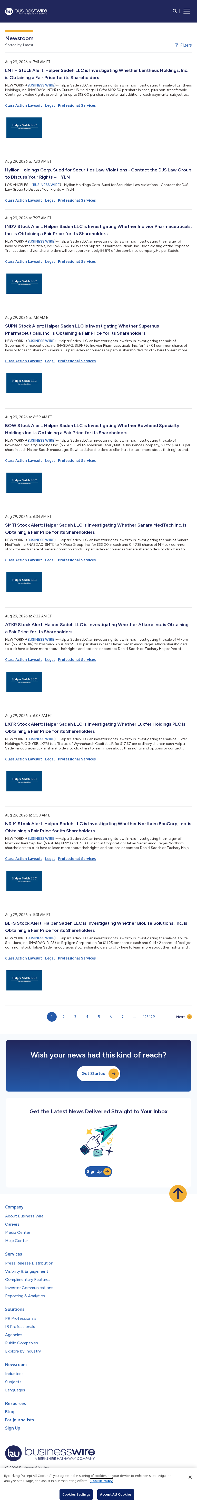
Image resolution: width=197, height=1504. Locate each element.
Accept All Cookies (115, 1494)
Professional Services (77, 105)
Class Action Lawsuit (23, 105)
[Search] (175, 11)
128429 (149, 1017)
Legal (50, 105)
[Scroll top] (178, 1193)
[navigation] (187, 11)
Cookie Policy (101, 1481)
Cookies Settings (76, 1494)
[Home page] (26, 11)
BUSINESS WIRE (40, 85)
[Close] (190, 1477)
